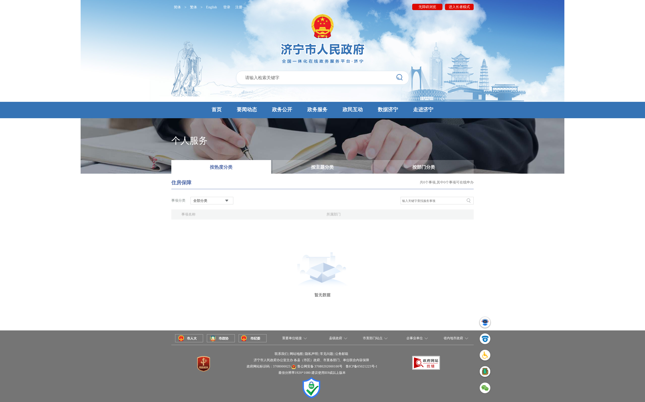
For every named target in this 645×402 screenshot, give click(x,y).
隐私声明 (311, 354)
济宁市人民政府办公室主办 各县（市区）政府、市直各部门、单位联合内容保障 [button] (311, 360)
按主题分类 (322, 167)
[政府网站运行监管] (485, 338)
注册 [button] (238, 7)
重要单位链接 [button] (292, 338)
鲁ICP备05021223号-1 (361, 366)
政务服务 (317, 109)
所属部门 (334, 214)
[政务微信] (485, 388)
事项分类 (178, 200)
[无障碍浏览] (485, 355)
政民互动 (353, 109)
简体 (177, 7)
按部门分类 (423, 167)
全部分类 (200, 201)
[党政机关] (204, 363)
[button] (322, 110)
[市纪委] (253, 338)
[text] (322, 78)
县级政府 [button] (335, 338)
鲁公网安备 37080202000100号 (319, 366)
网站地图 (296, 354)
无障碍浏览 (427, 7)
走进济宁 (423, 109)
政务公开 (282, 109)
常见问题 (326, 354)
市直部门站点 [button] (372, 338)
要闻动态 (247, 109)
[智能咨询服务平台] (485, 322)
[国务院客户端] (485, 371)
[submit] (399, 77)
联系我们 (281, 354)
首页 (217, 109)
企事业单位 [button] (414, 338)
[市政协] (221, 338)
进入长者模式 (459, 7)
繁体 (193, 7)
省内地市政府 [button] (453, 338)
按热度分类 (221, 167)
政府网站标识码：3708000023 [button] (269, 366)
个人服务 (189, 141)
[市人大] (189, 338)
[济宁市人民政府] (322, 38)
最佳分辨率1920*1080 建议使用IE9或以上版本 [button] (312, 373)
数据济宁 (388, 109)
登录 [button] (226, 7)
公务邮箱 (341, 354)
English (211, 7)
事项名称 (188, 214)
